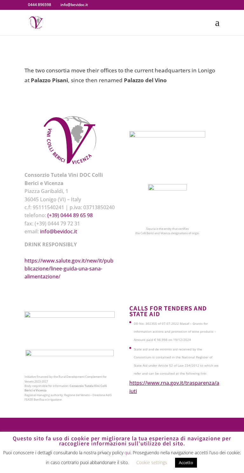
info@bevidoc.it (58, 231)
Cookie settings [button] (151, 462)
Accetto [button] (186, 462)
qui (128, 453)
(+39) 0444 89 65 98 (70, 215)
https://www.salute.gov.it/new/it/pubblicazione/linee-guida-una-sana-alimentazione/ (68, 268)
